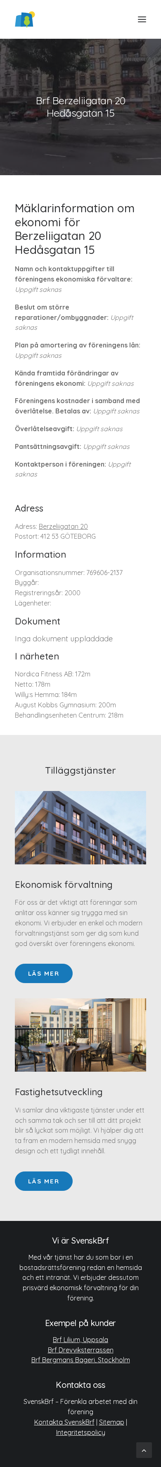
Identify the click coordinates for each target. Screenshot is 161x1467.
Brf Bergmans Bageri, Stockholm (80, 1360)
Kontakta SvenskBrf (64, 1422)
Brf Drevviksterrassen (81, 1350)
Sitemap (111, 1422)
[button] (142, 19)
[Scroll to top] (144, 1449)
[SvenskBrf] (25, 19)
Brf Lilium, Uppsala (80, 1340)
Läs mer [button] (43, 973)
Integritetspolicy (80, 1432)
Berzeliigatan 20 (63, 526)
